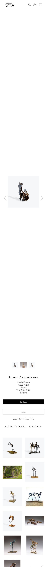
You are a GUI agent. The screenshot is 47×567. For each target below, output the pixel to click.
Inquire (23, 412)
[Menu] (40, 5)
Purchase (23, 402)
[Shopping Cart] (34, 4)
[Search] (29, 5)
